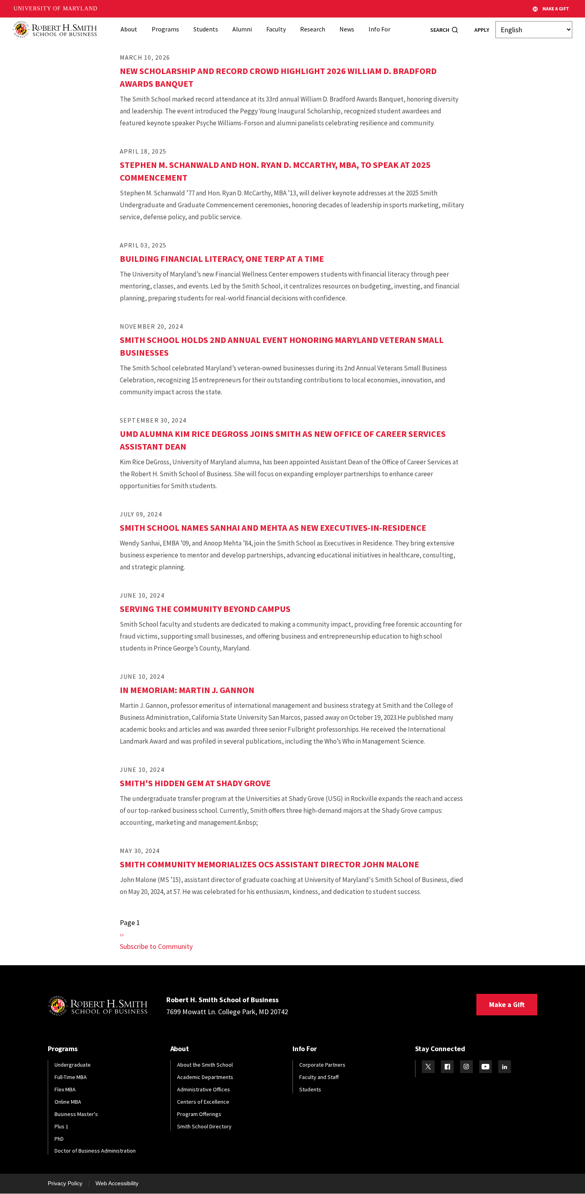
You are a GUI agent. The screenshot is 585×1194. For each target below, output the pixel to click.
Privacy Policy (65, 1183)
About (129, 29)
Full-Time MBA (71, 1077)
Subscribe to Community (156, 946)
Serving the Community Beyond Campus (205, 608)
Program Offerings (199, 1114)
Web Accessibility (117, 1183)
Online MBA (68, 1101)
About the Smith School (205, 1064)
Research (312, 29)
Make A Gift (555, 9)
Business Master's (76, 1114)
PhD (59, 1138)
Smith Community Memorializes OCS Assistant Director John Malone (269, 864)
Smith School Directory (204, 1126)
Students (205, 29)
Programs (165, 29)
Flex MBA (65, 1089)
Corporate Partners (322, 1064)
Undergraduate (73, 1064)
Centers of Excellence (203, 1101)
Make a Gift (507, 1004)
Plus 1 (61, 1126)
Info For (379, 29)
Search (439, 29)
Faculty (276, 29)
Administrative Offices (203, 1089)
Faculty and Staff (319, 1077)
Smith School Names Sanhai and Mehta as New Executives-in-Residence (273, 527)
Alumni (242, 29)
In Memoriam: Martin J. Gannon (187, 689)
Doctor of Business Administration (95, 1150)
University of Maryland (56, 9)
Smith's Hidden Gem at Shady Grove (195, 783)
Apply (481, 29)
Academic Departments (205, 1077)
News (346, 29)
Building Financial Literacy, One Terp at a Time (222, 258)
